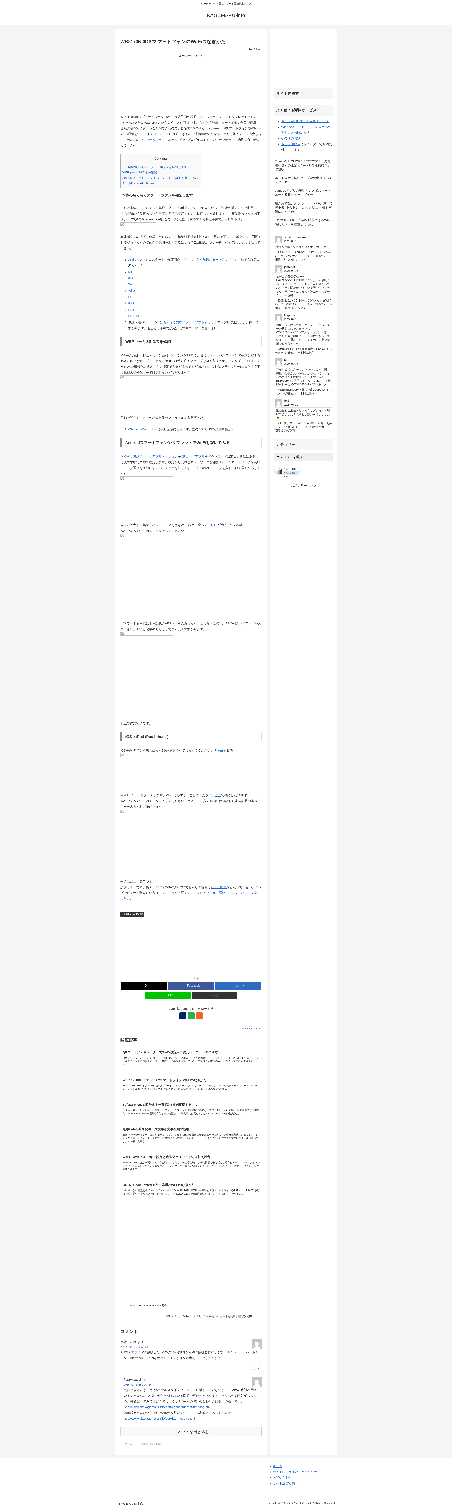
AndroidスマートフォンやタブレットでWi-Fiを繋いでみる (161, 177)
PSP (131, 297)
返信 (256, 1368)
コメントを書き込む (191, 1431)
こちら (212, 525)
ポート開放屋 (290, 144)
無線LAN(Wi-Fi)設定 (133, 914)
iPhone (219, 750)
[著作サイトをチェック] (182, 1015)
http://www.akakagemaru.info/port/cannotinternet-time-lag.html (167, 1407)
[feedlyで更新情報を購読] (191, 1015)
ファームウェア (154, 140)
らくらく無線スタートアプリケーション (149, 456)
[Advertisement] (191, 83)
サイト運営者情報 (285, 1483)
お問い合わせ (282, 1477)
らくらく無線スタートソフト (183, 322)
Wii (130, 284)
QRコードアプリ (193, 456)
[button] (214, 995)
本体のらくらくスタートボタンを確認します (157, 167)
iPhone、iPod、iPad (142, 429)
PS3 (131, 303)
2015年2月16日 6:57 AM (134, 1346)
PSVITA (133, 316)
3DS (131, 278)
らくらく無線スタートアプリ (210, 259)
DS (130, 271)
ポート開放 (219, 887)
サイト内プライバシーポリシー (295, 1472)
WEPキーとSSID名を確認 (139, 172)
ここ (218, 795)
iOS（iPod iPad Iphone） (139, 183)
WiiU (131, 290)
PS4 (131, 309)
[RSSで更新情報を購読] (199, 1015)
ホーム (277, 1466)
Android (133, 259)
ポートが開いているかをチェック (305, 121)
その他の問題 (290, 138)
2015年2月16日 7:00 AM (137, 1384)
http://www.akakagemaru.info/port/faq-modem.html (159, 1418)
